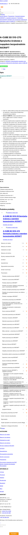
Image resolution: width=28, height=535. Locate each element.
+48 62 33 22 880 (6, 511)
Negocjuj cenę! (4, 66)
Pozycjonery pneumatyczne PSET (8, 462)
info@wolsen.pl (4, 3)
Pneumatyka (11, 16)
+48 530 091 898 (6, 512)
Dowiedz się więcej (7, 224)
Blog (1, 488)
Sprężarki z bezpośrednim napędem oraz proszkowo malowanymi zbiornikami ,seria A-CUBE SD (13, 19)
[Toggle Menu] (2, 7)
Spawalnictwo (3, 451)
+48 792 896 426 (4, 517)
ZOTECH (2, 448)
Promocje (2, 474)
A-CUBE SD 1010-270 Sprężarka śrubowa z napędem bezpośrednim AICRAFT (15, 233)
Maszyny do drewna (5, 437)
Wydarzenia (3, 480)
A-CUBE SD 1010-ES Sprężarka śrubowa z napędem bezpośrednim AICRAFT (15, 218)
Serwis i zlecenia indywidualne (7, 464)
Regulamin (2, 483)
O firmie (2, 472)
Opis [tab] (4, 69)
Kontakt (2, 491)
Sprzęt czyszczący (4, 456)
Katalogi (2, 477)
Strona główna (3, 16)
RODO (1, 486)
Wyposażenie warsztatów (6, 454)
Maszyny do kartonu (5, 443)
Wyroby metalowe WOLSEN (7, 445)
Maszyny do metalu (5, 434)
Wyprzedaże (3, 465)
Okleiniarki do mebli (5, 440)
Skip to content (4, 0)
